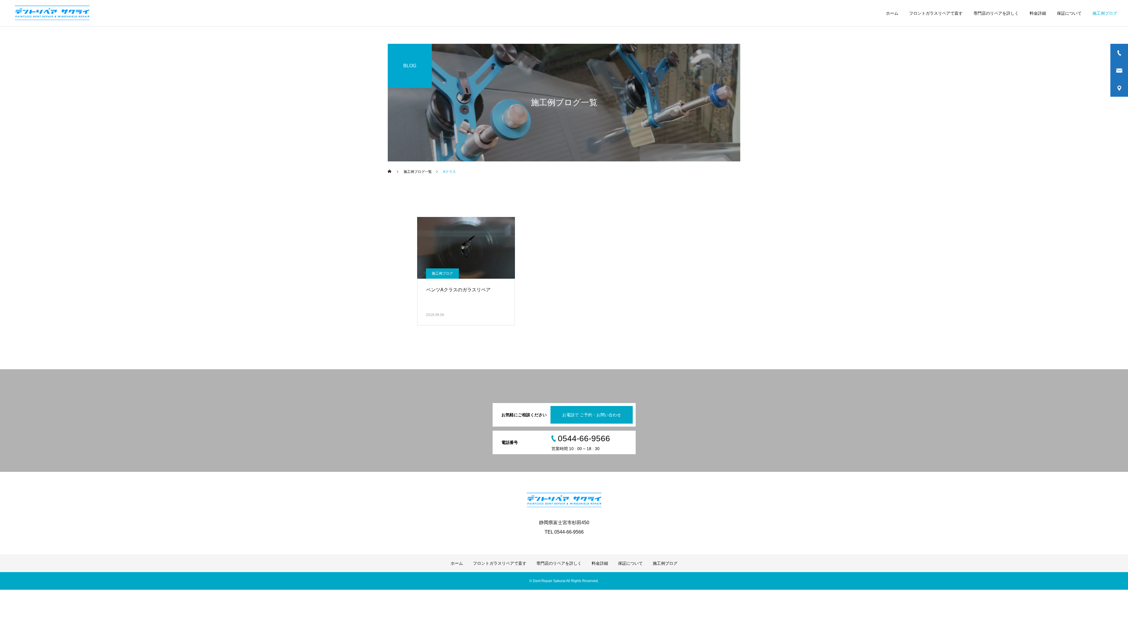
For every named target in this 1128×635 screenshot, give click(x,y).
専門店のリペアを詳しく (996, 13)
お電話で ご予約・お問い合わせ (591, 414)
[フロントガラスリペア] (52, 13)
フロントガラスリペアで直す (936, 13)
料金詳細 (1038, 13)
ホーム (892, 13)
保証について (1069, 13)
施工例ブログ (1104, 13)
